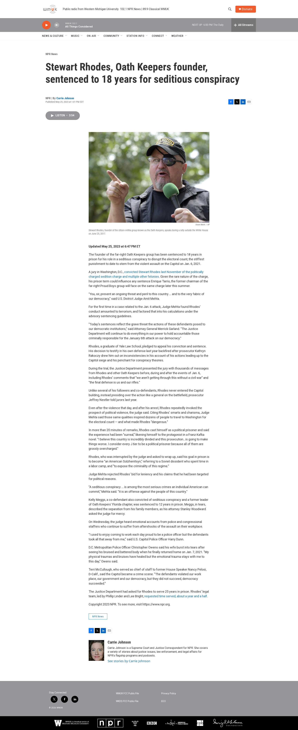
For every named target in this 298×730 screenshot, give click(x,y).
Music (75, 36)
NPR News (52, 54)
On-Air (91, 36)
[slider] (62, 25)
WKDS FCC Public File (127, 701)
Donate (247, 9)
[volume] (57, 25)
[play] (46, 25)
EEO (163, 701)
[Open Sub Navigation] (66, 36)
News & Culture (53, 36)
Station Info (135, 36)
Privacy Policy (168, 693)
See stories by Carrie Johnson (129, 661)
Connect (158, 36)
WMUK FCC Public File (127, 693)
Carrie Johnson (65, 98)
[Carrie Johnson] (96, 650)
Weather (177, 36)
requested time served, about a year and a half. (176, 596)
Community (111, 36)
